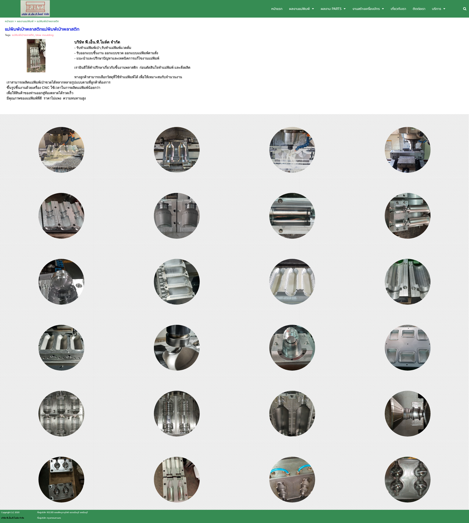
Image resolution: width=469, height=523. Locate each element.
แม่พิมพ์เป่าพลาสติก (23, 35)
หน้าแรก (9, 21)
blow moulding (44, 35)
